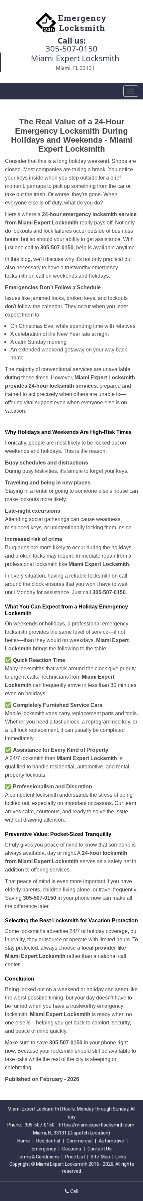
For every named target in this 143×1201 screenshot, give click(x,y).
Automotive (111, 1140)
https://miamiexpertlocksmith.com (96, 1125)
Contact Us (99, 1148)
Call (73, 1191)
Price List (75, 1156)
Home (23, 1140)
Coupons (71, 1148)
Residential (48, 1140)
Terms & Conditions (38, 1156)
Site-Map (100, 1156)
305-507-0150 (71, 48)
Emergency (44, 1148)
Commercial (79, 1140)
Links (120, 1156)
